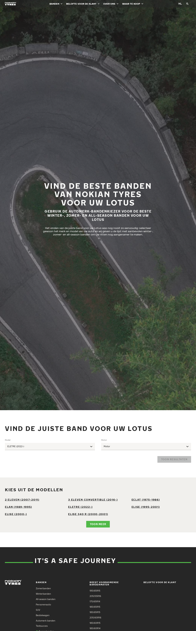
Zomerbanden (43, 588)
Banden (54, 3)
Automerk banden (45, 620)
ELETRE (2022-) (80, 506)
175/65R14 (95, 601)
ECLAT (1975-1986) (146, 499)
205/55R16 (95, 596)
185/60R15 (95, 623)
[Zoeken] (187, 3)
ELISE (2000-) (16, 514)
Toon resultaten (174, 459)
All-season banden (45, 599)
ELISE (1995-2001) (146, 506)
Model (7, 440)
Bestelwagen (42, 615)
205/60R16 (95, 617)
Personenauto (43, 604)
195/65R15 (95, 590)
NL (180, 3)
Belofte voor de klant (81, 3)
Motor (104, 440)
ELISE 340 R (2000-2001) (88, 514)
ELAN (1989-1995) (18, 506)
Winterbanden (43, 593)
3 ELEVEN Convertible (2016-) (93, 499)
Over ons (109, 3)
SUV (38, 610)
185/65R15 (95, 607)
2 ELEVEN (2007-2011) (22, 499)
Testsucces (42, 626)
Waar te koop (131, 3)
